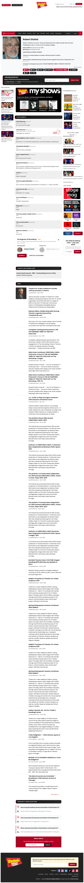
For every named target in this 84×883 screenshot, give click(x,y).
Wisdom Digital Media (53, 879)
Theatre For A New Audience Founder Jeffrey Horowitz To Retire (41, 55)
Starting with (21, 245)
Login (75, 33)
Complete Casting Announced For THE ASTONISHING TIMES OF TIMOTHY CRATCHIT (47, 64)
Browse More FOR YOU (73, 134)
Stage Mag (58, 33)
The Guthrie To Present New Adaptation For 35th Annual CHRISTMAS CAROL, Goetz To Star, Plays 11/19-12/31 (45, 476)
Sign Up (47, 845)
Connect (22, 255)
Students (42, 33)
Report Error (75, 876)
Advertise (40, 874)
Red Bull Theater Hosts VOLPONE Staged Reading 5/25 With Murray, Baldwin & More (44, 562)
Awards (74, 69)
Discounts (78, 233)
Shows (24, 33)
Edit (27, 73)
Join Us (57, 874)
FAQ (34, 73)
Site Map (76, 874)
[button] (80, 33)
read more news (77, 67)
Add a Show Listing (17, 5)
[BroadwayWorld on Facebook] (58, 870)
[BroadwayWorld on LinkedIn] (66, 870)
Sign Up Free (75, 80)
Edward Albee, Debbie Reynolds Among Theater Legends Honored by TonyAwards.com (48, 59)
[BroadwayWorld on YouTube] (76, 870)
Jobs (38, 33)
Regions (70, 874)
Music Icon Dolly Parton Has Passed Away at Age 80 (7, 96)
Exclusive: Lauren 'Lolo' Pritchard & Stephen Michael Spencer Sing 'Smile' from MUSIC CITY (72, 166)
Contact (51, 874)
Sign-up (72, 4)
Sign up (77, 251)
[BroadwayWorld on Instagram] (62, 870)
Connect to (42, 245)
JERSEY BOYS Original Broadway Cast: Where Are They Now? (7, 108)
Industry (29, 33)
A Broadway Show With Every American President (6, 137)
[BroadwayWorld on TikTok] (69, 870)
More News (54, 794)
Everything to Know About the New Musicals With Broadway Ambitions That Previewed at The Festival (7, 122)
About (46, 874)
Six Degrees (61, 69)
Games (52, 33)
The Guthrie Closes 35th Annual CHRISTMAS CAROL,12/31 (41, 419)
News (20, 33)
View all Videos (67, 182)
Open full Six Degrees (36, 255)
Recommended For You (69, 90)
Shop (47, 33)
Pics (33, 69)
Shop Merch (7, 5)
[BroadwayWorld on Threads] (73, 870)
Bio (27, 69)
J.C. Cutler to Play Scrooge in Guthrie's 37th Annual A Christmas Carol (43, 398)
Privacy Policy (74, 879)
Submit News (63, 874)
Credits (49, 69)
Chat (34, 33)
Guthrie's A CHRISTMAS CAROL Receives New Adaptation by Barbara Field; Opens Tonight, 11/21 (44, 533)
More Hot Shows (68, 233)
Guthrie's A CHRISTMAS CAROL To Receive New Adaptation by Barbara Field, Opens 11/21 (44, 447)
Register (68, 33)
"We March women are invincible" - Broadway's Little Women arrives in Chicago (42, 778)
